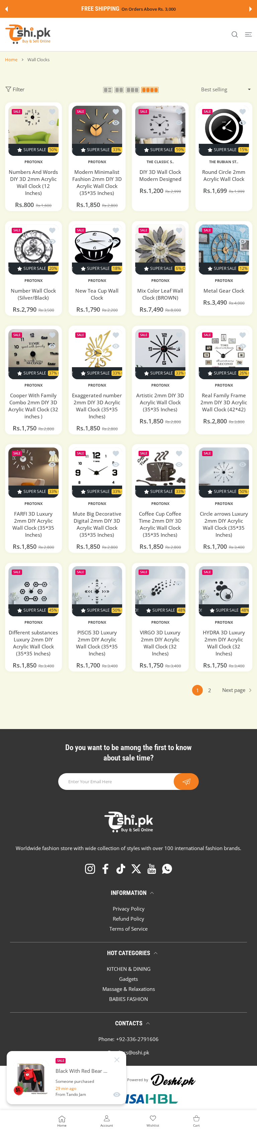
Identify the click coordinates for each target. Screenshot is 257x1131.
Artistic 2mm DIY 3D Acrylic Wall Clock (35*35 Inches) (160, 402)
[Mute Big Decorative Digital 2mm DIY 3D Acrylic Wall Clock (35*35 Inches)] (97, 472)
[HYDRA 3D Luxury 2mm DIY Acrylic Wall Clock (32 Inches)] (224, 591)
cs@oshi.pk (136, 1052)
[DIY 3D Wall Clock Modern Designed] (160, 131)
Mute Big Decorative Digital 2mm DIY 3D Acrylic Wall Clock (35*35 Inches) (96, 524)
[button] (6, 9)
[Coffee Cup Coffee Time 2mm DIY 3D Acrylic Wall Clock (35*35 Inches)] (160, 472)
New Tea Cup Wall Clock (96, 294)
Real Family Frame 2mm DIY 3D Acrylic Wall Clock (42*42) (223, 402)
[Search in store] (235, 34)
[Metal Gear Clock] (224, 249)
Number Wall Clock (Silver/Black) (33, 294)
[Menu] (248, 34)
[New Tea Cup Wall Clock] (97, 249)
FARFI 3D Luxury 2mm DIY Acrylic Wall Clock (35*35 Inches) (33, 524)
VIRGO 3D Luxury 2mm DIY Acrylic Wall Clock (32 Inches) (160, 643)
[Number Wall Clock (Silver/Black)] (33, 249)
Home (11, 60)
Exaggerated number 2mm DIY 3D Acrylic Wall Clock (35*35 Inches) (97, 405)
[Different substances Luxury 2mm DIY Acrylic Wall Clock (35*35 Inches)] (33, 591)
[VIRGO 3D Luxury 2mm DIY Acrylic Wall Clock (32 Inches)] (160, 591)
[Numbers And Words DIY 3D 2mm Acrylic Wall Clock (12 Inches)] (33, 131)
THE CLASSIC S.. (160, 162)
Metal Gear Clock (223, 290)
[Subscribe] (186, 781)
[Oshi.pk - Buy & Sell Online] (28, 34)
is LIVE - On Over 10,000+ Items (145, 9)
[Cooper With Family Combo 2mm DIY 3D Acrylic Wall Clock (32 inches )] (33, 354)
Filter (18, 89)
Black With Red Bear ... (81, 1071)
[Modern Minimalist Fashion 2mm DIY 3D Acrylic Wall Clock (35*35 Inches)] (97, 131)
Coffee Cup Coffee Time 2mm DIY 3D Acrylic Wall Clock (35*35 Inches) (160, 524)
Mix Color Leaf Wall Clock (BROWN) (160, 294)
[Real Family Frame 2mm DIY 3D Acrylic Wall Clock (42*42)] (224, 354)
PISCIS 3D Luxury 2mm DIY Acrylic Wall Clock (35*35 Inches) (97, 643)
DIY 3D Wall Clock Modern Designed (160, 175)
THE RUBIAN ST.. (223, 162)
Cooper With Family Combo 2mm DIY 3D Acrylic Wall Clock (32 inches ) (33, 405)
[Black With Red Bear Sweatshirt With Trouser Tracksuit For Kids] (31, 1078)
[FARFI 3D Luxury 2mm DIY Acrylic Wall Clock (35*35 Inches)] (33, 472)
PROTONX (33, 162)
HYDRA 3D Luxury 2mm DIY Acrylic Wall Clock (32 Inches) (223, 643)
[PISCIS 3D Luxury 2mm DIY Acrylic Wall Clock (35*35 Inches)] (97, 591)
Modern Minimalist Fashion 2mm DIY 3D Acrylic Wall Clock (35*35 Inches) (96, 182)
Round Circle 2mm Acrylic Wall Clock (223, 175)
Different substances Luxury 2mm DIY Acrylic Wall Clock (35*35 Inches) (33, 643)
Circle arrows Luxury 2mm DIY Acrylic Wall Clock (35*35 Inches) (223, 524)
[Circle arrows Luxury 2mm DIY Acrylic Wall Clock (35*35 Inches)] (224, 472)
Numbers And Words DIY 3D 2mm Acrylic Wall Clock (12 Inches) (33, 182)
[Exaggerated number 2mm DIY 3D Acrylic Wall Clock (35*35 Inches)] (97, 354)
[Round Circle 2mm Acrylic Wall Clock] (224, 131)
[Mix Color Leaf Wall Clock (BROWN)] (160, 249)
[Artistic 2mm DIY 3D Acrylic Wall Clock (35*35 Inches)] (160, 354)
